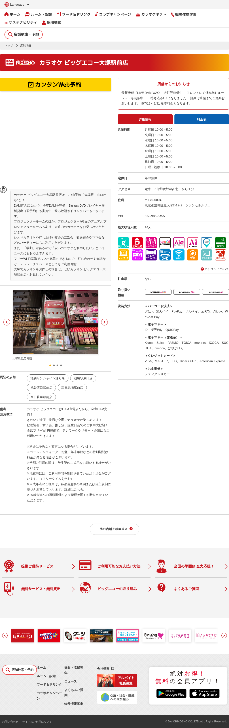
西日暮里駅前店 (41, 397)
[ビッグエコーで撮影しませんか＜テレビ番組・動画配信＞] (127, 635)
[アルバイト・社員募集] (117, 686)
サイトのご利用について (37, 721)
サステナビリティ (23, 22)
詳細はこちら (73, 489)
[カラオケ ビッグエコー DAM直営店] (22, 635)
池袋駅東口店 (83, 378)
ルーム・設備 (41, 14)
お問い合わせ (10, 721)
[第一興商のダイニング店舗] (101, 635)
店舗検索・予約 (26, 34)
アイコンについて (216, 269)
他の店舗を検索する (114, 529)
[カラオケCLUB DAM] (49, 635)
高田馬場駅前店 (72, 387)
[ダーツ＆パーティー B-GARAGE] (75, 636)
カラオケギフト (151, 14)
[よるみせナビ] (206, 635)
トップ (9, 45)
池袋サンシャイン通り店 (47, 378)
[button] (6, 322)
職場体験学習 (186, 14)
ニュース (70, 681)
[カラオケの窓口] (180, 635)
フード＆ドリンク (76, 14)
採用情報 (54, 22)
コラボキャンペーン (115, 14)
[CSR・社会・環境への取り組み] (117, 703)
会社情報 (103, 668)
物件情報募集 (73, 703)
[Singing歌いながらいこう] (153, 635)
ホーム (15, 14)
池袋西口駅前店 (41, 387)
